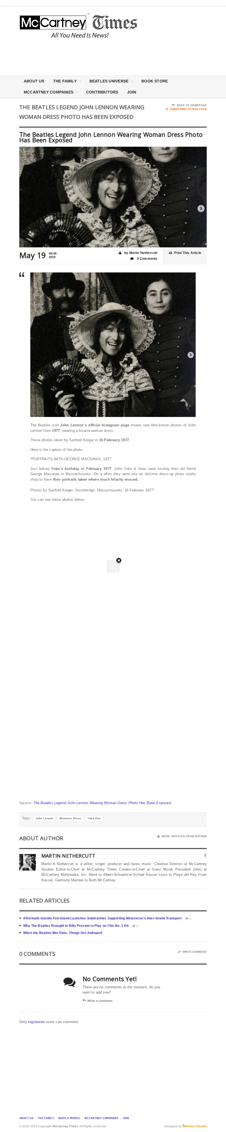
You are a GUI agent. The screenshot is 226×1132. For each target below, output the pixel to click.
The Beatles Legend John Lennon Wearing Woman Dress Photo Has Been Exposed (102, 803)
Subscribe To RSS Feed (188, 109)
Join (131, 92)
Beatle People (69, 1118)
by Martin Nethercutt (140, 253)
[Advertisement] (160, 56)
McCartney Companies (102, 1118)
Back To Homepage (192, 105)
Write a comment (99, 1000)
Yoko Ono (94, 818)
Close (119, 560)
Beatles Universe (109, 81)
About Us (34, 81)
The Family (65, 81)
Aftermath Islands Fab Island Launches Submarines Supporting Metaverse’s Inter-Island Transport (102, 918)
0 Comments (147, 259)
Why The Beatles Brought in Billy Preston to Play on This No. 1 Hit (76, 926)
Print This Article (187, 253)
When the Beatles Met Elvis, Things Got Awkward (62, 933)
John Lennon (44, 818)
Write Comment (194, 951)
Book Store (154, 81)
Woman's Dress (70, 818)
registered (36, 1022)
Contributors (102, 92)
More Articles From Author (184, 836)
